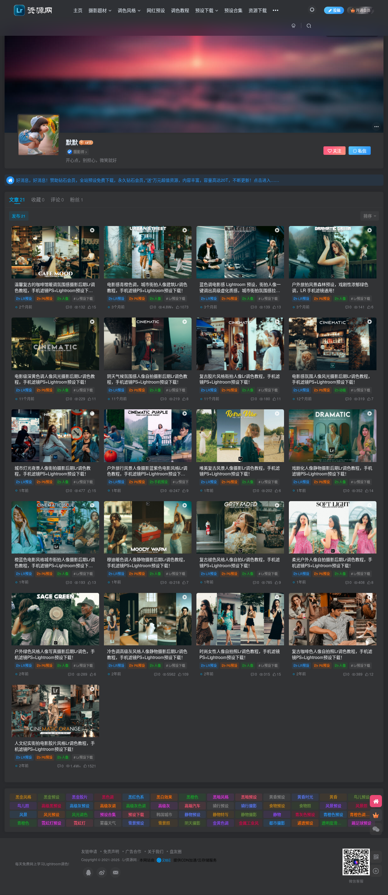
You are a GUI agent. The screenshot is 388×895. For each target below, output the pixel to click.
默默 (72, 142)
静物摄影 (249, 814)
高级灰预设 (79, 805)
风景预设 (333, 805)
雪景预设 (136, 823)
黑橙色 (192, 797)
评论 (57, 199)
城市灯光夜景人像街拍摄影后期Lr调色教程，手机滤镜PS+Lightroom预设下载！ (53, 471)
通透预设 (305, 823)
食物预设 (277, 805)
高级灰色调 (136, 805)
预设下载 (204, 10)
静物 (277, 814)
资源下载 (258, 10)
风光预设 (51, 814)
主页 (77, 10)
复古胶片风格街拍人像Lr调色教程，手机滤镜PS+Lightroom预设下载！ (239, 379)
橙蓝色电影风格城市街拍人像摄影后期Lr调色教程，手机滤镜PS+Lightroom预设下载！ (55, 565)
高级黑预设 (51, 805)
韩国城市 (164, 814)
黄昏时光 (305, 797)
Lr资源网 (129, 859)
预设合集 (233, 10)
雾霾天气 (108, 823)
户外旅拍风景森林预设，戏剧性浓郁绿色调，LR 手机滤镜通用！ (330, 287)
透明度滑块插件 (334, 823)
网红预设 (156, 10)
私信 (362, 151)
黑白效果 (164, 797)
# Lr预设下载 (83, 298)
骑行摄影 (249, 805)
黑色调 (108, 797)
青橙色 (23, 823)
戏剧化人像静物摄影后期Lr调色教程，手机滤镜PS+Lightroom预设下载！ (332, 471)
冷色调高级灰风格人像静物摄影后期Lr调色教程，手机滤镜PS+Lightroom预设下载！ (147, 654)
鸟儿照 (23, 805)
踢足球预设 (361, 823)
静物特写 (221, 814)
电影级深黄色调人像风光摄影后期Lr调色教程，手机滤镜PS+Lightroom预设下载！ (55, 379)
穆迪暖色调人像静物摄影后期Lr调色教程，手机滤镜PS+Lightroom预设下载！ (147, 562)
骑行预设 (221, 805)
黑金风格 (23, 797)
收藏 (38, 199)
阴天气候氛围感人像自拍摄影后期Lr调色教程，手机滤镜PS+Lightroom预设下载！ (147, 379)
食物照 (305, 805)
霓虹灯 (79, 823)
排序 (367, 216)
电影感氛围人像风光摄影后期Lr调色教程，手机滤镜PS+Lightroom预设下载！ (332, 379)
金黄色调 (221, 823)
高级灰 (164, 805)
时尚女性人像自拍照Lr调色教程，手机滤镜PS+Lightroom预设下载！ (239, 654)
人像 (65, 298)
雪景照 (164, 823)
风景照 (361, 805)
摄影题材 (98, 10)
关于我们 (155, 851)
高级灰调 (108, 805)
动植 (342, 390)
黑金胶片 (80, 797)
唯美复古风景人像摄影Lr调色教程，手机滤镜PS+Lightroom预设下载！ (239, 471)
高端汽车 (192, 805)
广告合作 (133, 851)
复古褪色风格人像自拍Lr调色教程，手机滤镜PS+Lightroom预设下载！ (239, 562)
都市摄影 (277, 823)
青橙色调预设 (361, 814)
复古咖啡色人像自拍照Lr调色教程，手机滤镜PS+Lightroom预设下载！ (332, 654)
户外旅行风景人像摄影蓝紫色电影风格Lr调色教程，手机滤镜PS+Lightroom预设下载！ (147, 474)
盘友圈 (176, 851)
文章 (17, 199)
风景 (23, 814)
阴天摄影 (192, 823)
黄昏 (333, 797)
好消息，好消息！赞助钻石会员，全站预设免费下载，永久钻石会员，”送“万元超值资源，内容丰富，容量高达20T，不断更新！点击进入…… (147, 180)
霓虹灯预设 (51, 823)
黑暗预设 (249, 797)
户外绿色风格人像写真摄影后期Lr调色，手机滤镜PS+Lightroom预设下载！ (55, 654)
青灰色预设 (305, 814)
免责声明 (111, 851)
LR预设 (26, 298)
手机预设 (161, 481)
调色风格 (127, 10)
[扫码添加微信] (376, 829)
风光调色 (80, 814)
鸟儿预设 (362, 797)
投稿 (336, 10)
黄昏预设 (277, 797)
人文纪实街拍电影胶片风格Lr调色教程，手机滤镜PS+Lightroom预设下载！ (55, 746)
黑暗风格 (221, 797)
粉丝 (76, 199)
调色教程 (180, 10)
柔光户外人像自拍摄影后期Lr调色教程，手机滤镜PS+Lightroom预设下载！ (332, 562)
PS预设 (47, 298)
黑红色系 (136, 797)
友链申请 (89, 851)
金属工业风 (249, 823)
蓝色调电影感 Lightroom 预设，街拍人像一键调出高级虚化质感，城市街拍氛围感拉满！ (240, 290)
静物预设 (192, 814)
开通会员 (363, 10)
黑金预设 (51, 797)
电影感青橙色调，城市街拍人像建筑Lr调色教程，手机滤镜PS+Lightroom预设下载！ (147, 287)
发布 (18, 216)
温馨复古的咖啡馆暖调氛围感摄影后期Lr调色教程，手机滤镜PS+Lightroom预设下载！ (55, 290)
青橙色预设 (333, 814)
